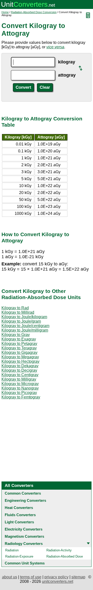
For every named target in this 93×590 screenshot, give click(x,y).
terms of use (30, 577)
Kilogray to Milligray (18, 379)
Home (5, 12)
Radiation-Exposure (19, 556)
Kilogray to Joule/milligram (24, 330)
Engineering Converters (25, 500)
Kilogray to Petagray (19, 343)
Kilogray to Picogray (19, 393)
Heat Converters (19, 508)
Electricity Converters (23, 529)
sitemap (78, 577)
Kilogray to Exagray (18, 339)
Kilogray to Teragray (19, 348)
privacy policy (56, 577)
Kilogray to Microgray (20, 384)
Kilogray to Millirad (17, 312)
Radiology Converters (24, 543)
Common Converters (23, 493)
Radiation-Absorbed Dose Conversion (34, 12)
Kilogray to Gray (15, 335)
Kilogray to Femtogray (20, 397)
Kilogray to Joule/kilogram (24, 317)
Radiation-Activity (59, 550)
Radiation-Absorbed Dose (64, 556)
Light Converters (19, 522)
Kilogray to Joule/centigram (25, 326)
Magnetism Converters (24, 536)
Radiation (12, 550)
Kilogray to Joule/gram (21, 321)
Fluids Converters (20, 515)
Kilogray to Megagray (20, 357)
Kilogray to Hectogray (20, 361)
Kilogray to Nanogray (20, 388)
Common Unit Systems (25, 563)
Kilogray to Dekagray (19, 366)
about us (9, 577)
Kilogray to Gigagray (19, 352)
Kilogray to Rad (15, 308)
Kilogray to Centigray (19, 375)
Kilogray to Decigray (19, 370)
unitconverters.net (57, 581)
